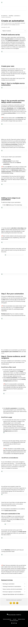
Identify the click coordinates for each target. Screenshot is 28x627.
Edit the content (7, 161)
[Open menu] (25, 2)
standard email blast (6, 171)
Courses (14, 619)
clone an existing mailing (9, 113)
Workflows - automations (14, 15)
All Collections (4, 15)
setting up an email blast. (11, 144)
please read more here (10, 510)
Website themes (21, 619)
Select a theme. (7, 159)
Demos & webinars (7, 619)
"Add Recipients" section (16, 170)
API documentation (14, 620)
